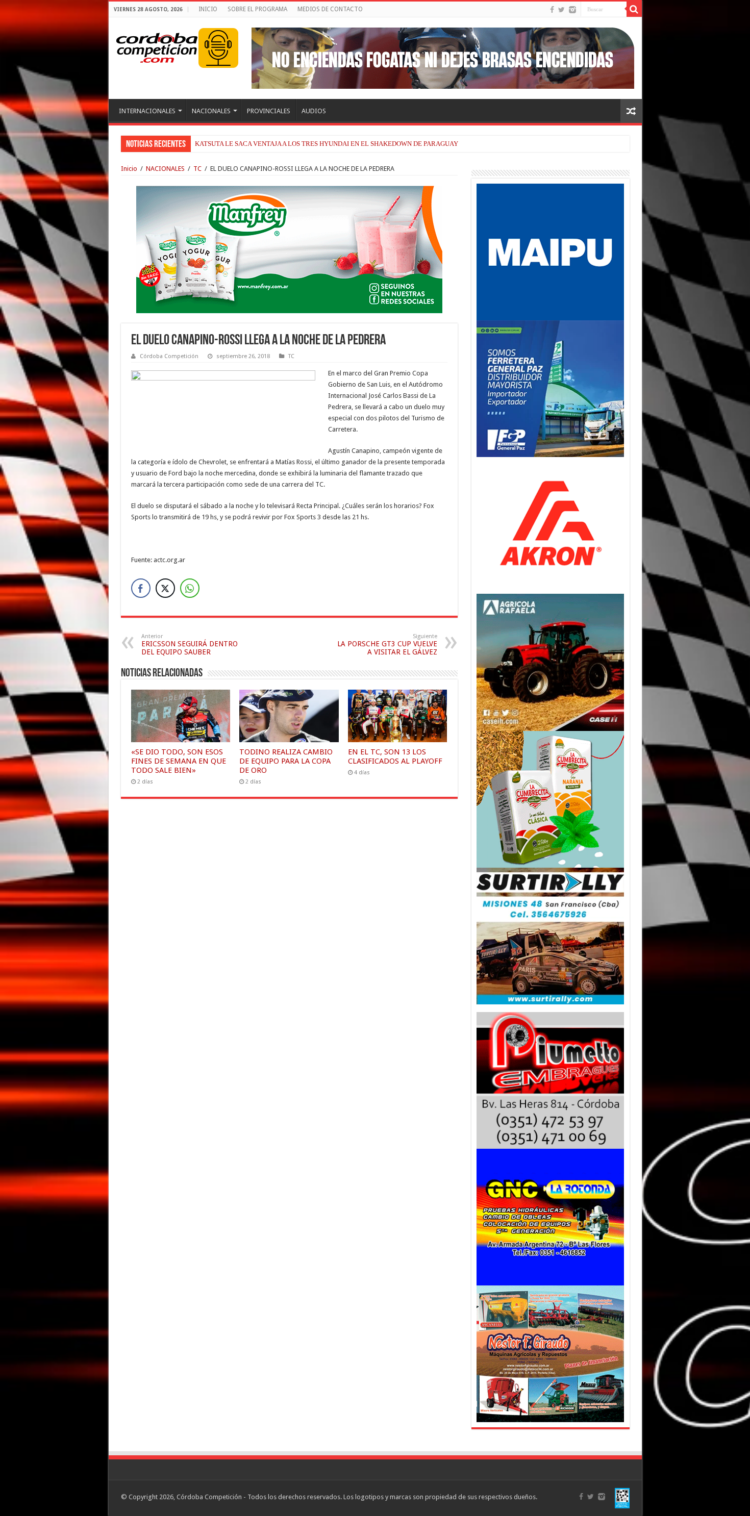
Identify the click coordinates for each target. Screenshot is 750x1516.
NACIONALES (211, 111)
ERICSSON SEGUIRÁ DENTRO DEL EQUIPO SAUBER (189, 644)
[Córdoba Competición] (157, 46)
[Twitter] (561, 10)
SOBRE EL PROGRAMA (257, 9)
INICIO (207, 9)
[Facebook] (552, 10)
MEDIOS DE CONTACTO (330, 9)
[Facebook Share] (141, 588)
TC (197, 168)
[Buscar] (634, 9)
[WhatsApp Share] (189, 588)
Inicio (129, 168)
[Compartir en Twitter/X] (165, 588)
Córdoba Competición (169, 356)
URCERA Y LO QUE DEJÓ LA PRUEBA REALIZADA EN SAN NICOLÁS (297, 143)
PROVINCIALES (268, 111)
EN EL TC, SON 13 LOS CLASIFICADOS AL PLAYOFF (395, 756)
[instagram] (572, 10)
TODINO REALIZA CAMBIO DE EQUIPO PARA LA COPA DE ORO (286, 761)
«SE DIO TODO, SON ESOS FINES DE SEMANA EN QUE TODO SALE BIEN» (178, 761)
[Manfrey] (289, 248)
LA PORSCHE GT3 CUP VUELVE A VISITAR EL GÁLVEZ (387, 644)
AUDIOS (314, 111)
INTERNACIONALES (147, 111)
